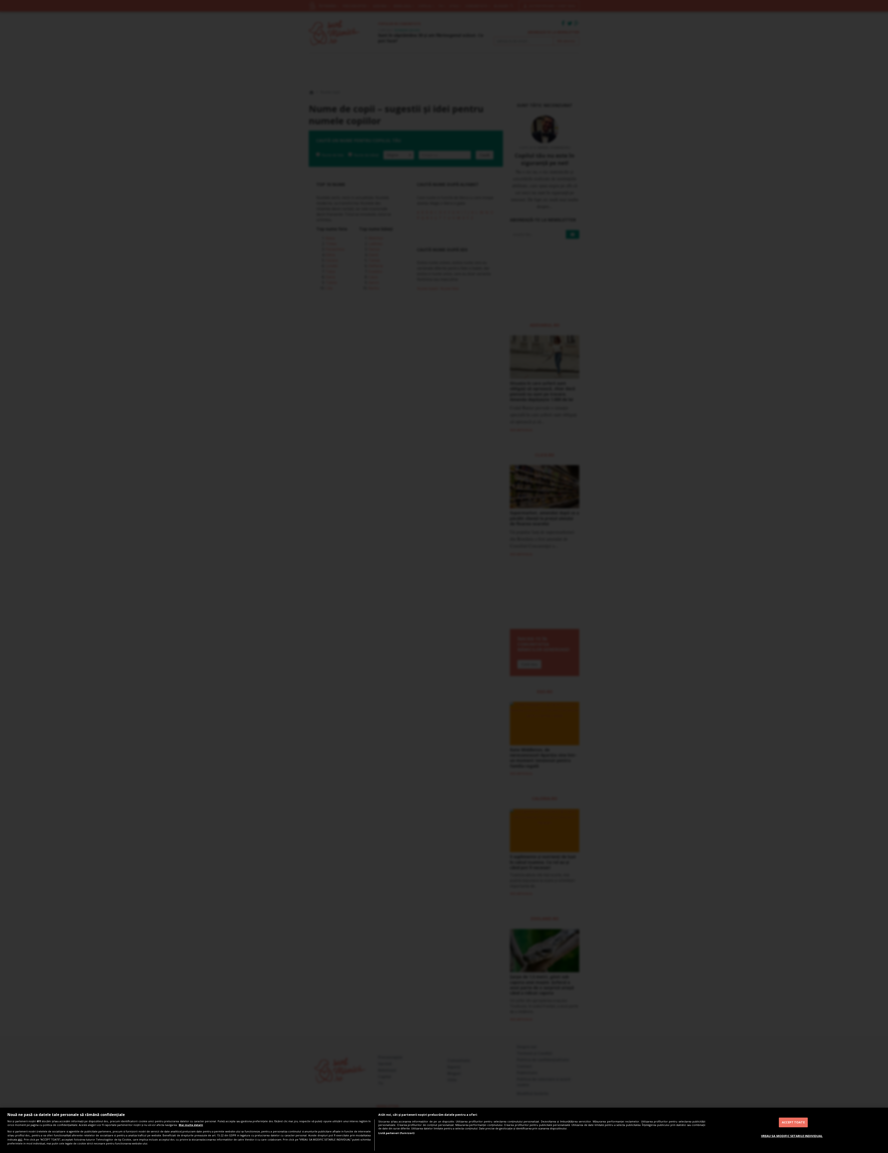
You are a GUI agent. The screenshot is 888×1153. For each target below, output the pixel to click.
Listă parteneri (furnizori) (396, 1133)
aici (20, 1139)
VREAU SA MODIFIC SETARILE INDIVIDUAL (792, 1136)
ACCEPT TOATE (793, 1122)
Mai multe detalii (191, 1125)
